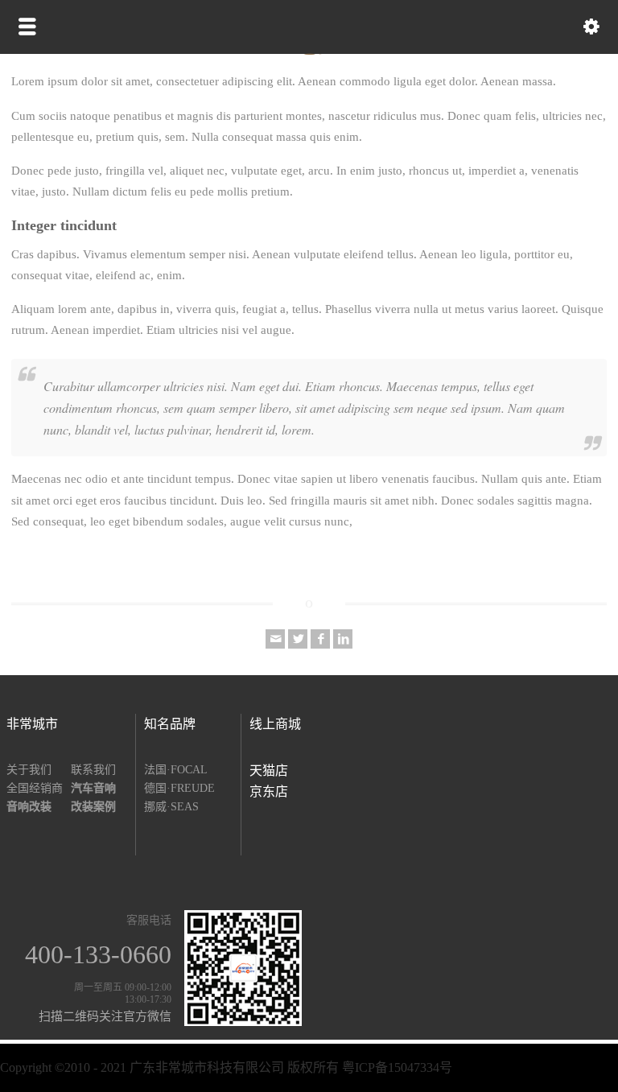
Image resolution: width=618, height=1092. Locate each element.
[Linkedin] (342, 639)
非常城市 (32, 724)
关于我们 (29, 770)
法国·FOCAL (176, 770)
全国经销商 (34, 788)
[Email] (275, 639)
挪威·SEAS (171, 807)
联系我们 (93, 770)
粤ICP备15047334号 (397, 1067)
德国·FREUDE (179, 788)
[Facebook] (320, 639)
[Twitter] (297, 639)
